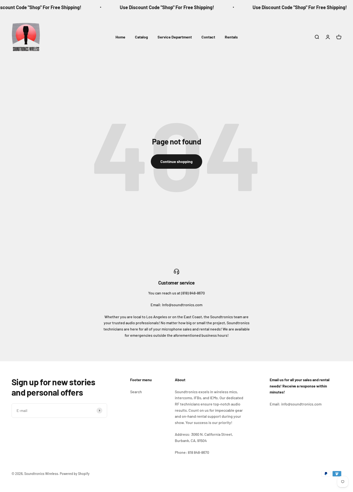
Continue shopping (176, 161)
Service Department (175, 37)
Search (136, 391)
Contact (208, 37)
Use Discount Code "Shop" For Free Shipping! (159, 7)
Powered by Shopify (75, 474)
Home (120, 37)
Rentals (231, 37)
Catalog (141, 37)
